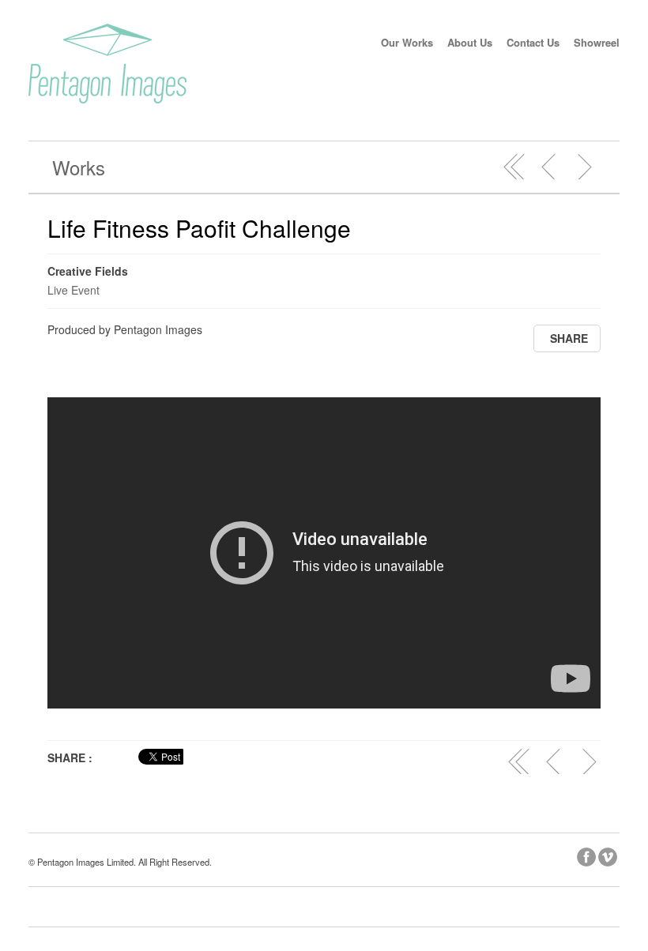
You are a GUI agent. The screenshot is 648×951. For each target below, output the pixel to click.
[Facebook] (587, 855)
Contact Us (533, 42)
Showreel (597, 42)
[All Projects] (514, 166)
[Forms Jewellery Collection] (549, 166)
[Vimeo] (609, 855)
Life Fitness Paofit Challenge (199, 228)
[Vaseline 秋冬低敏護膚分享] (584, 166)
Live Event (73, 290)
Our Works (407, 42)
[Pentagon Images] (107, 99)
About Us (469, 42)
